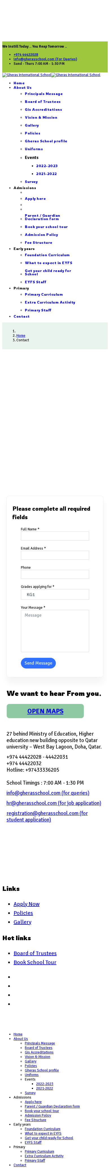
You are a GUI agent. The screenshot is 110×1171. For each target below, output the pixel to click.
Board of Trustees (43, 101)
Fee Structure (38, 242)
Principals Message (44, 94)
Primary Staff (38, 310)
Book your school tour (46, 227)
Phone (26, 567)
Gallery (32, 125)
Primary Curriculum (44, 294)
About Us (23, 87)
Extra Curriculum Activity (50, 302)
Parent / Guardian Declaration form (42, 217)
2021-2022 (46, 174)
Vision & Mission (41, 117)
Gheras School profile (46, 141)
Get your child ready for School (48, 272)
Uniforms (34, 149)
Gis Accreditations (43, 109)
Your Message (33, 607)
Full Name (30, 529)
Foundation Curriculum (47, 255)
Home (19, 83)
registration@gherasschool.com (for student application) (47, 816)
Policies (32, 133)
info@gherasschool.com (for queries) (47, 793)
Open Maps (45, 711)
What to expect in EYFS (48, 263)
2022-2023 (47, 166)
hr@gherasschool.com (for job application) (53, 803)
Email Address (33, 548)
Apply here (35, 198)
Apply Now (26, 903)
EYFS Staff (35, 282)
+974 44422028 (26, 54)
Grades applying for (37, 587)
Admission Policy (41, 235)
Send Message (38, 663)
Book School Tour (35, 962)
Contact (22, 316)
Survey (31, 182)
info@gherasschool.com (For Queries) (45, 59)
